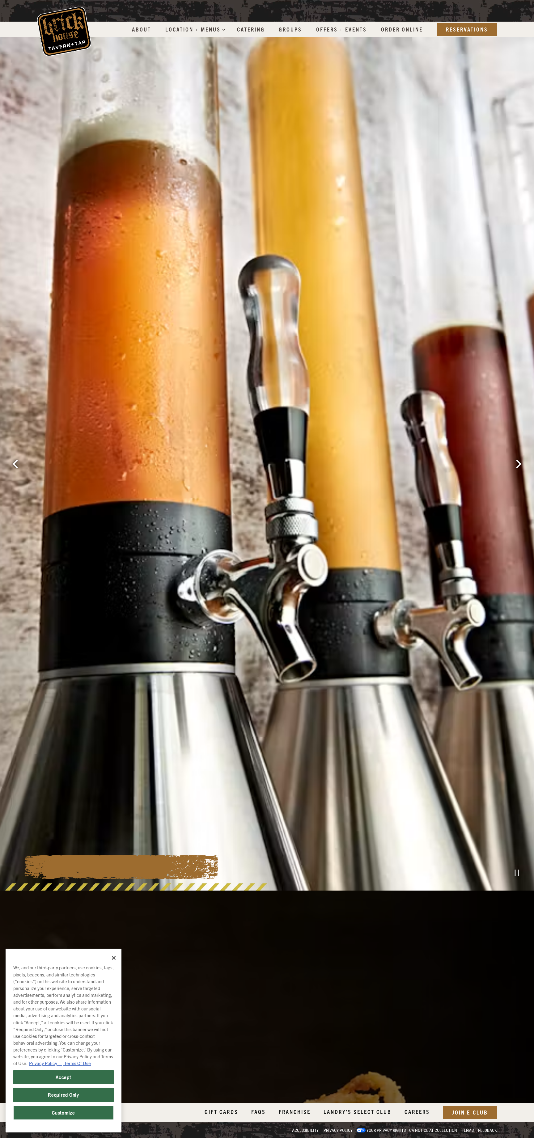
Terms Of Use (77, 1063)
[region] (63, 1040)
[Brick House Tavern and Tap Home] (64, 31)
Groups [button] (290, 29)
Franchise (295, 1111)
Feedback (487, 1130)
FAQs (258, 1111)
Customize (63, 1112)
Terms (468, 1130)
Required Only (63, 1095)
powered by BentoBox (32, 1129)
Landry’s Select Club (358, 1111)
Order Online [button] (402, 29)
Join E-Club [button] (470, 1112)
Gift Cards (221, 1111)
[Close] (114, 958)
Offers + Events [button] (341, 29)
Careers (417, 1111)
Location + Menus (194, 29)
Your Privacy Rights (386, 1130)
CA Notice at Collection (433, 1130)
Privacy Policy (338, 1130)
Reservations (467, 29)
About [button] (141, 29)
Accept (63, 1077)
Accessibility (305, 1130)
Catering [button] (251, 29)
